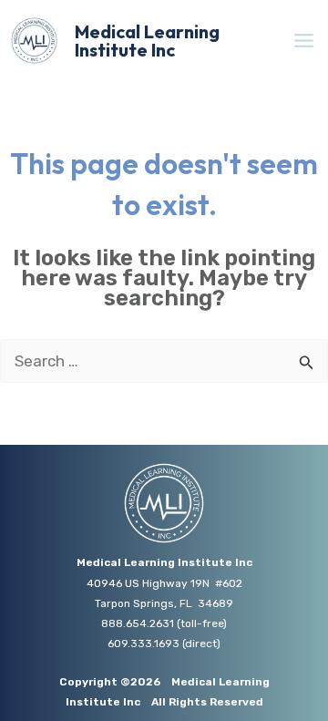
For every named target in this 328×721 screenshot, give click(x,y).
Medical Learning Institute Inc (147, 40)
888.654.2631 (137, 623)
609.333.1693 (143, 643)
